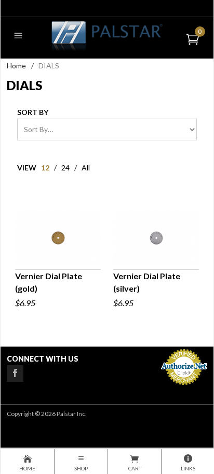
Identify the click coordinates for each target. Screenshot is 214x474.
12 (45, 167)
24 (65, 167)
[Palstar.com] (107, 35)
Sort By (32, 112)
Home (16, 65)
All (86, 167)
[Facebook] (15, 373)
